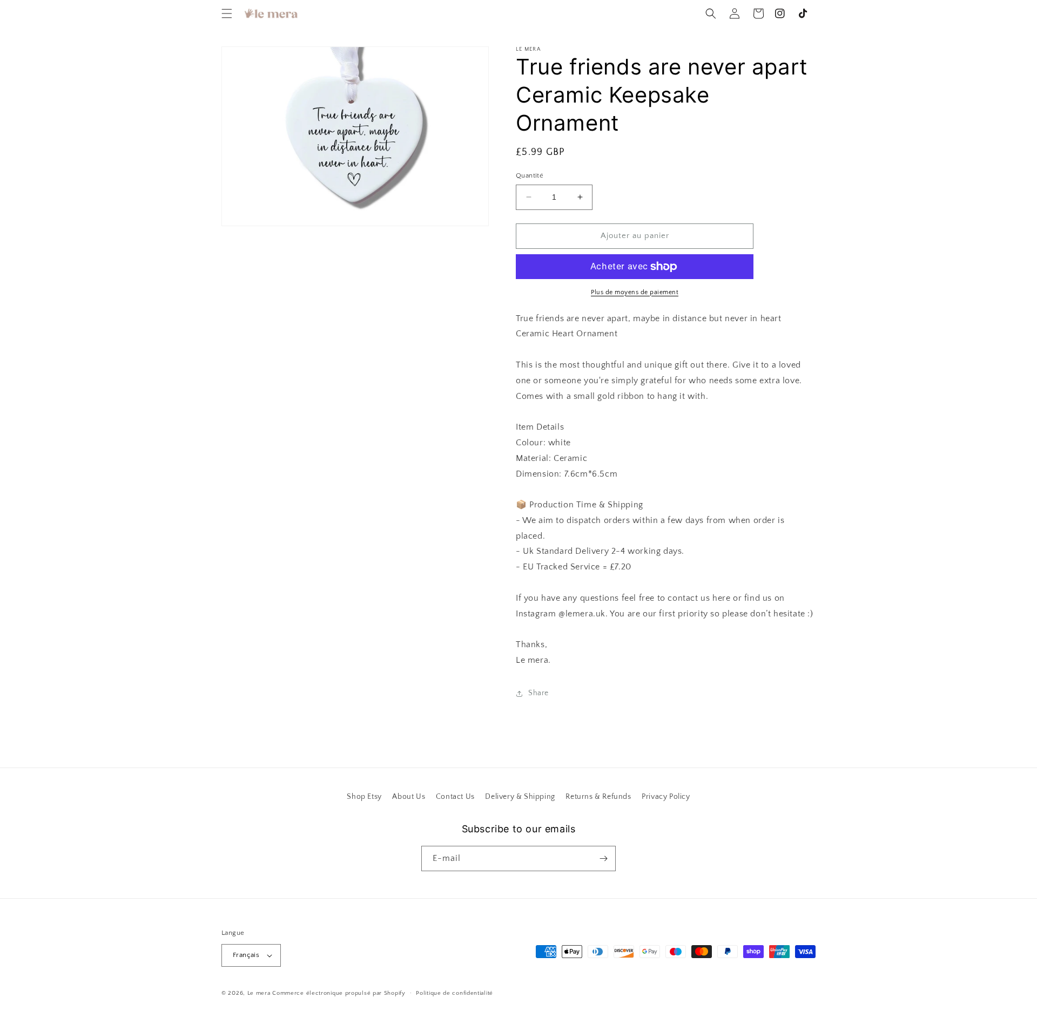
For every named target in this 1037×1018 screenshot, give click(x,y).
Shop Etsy (364, 796)
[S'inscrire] (603, 858)
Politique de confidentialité (454, 993)
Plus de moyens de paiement (634, 292)
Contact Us (455, 796)
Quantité (529, 175)
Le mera (260, 993)
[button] (227, 13)
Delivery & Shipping (520, 796)
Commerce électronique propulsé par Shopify (338, 993)
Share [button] (538, 693)
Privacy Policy (666, 796)
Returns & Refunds (598, 796)
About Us (408, 796)
